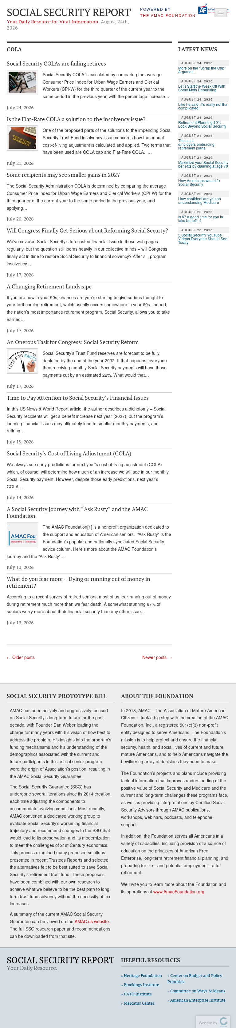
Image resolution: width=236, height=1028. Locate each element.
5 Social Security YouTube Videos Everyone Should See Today (202, 238)
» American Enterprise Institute (196, 1000)
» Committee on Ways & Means (196, 991)
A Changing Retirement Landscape (49, 286)
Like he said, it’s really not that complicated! (203, 106)
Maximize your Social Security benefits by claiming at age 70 (203, 164)
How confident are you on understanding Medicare (199, 200)
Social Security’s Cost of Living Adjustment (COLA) (69, 453)
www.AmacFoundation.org (178, 891)
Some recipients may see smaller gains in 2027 (63, 174)
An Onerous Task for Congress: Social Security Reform (73, 342)
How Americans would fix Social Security (199, 182)
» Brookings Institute (140, 984)
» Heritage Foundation (141, 975)
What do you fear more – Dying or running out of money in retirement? (78, 582)
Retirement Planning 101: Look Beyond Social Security (202, 124)
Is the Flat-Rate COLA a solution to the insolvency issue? (76, 119)
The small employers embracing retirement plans (196, 144)
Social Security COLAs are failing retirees (56, 63)
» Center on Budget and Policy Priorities (194, 978)
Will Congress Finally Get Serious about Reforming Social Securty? (87, 230)
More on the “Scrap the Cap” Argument (202, 69)
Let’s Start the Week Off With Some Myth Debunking (201, 88)
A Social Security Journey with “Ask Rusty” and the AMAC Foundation (77, 512)
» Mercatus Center (137, 1003)
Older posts (21, 657)
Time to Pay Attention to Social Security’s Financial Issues (78, 397)
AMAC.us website (92, 921)
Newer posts (157, 657)
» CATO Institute (136, 994)
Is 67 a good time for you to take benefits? (200, 218)
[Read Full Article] (22, 82)
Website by (207, 1022)
